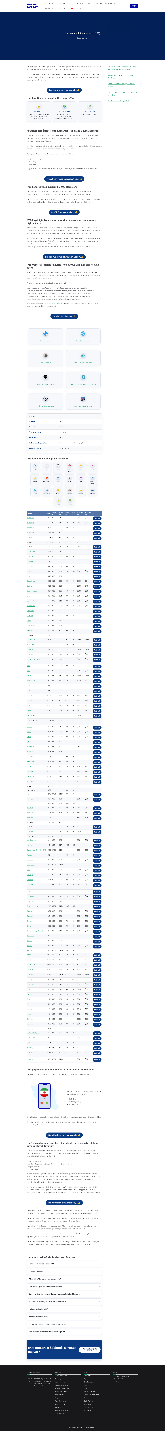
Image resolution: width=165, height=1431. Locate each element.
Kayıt (134, 6)
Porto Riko (30, 885)
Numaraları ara (49, 3)
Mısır (28, 666)
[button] (55, 3)
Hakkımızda (63, 8)
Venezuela (30, 611)
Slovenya (30, 926)
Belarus (29, 566)
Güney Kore (31, 1038)
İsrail (28, 671)
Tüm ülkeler (58, 1417)
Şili (28, 1004)
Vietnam (30, 616)
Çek (28, 999)
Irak (28, 686)
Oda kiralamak (93, 3)
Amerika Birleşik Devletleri (36, 931)
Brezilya (29, 596)
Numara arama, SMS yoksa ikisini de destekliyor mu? (48, 1301)
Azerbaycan (31, 528)
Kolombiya (30, 747)
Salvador (30, 901)
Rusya (29, 891)
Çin (28, 742)
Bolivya (29, 586)
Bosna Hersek (32, 591)
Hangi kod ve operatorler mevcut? (41, 1264)
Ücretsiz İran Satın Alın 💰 (64, 316)
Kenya (29, 732)
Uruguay (30, 974)
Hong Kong (31, 639)
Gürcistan (30, 649)
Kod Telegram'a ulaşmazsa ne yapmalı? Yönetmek (121, 76)
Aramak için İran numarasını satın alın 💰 (64, 179)
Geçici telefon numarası (45, 406)
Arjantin (29, 546)
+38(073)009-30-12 (125, 1376)
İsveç (29, 1014)
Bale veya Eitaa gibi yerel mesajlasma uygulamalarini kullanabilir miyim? (54, 1294)
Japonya (30, 1059)
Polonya (30, 875)
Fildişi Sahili (31, 757)
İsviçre (29, 1009)
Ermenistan (31, 551)
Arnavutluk (30, 533)
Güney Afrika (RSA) (33, 1033)
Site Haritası (87, 1410)
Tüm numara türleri (61, 1375)
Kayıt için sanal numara (83, 406)
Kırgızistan (30, 762)
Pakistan (30, 855)
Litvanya (30, 766)
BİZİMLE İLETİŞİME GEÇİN (90, 1349)
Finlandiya (30, 984)
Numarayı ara (45, 341)
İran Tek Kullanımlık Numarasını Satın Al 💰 (64, 257)
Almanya (30, 631)
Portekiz (30, 880)
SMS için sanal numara (45, 384)
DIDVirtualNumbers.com (88, 1427)
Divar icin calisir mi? (36, 1271)
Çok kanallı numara (61, 1391)
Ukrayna (30, 969)
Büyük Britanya (32, 601)
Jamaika (30, 1052)
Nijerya (29, 826)
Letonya (30, 771)
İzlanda (29, 700)
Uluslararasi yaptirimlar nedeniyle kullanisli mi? (45, 1286)
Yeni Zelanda (31, 840)
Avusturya (30, 523)
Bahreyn (30, 561)
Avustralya (30, 518)
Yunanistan (30, 644)
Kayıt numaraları (78, 3)
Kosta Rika (31, 752)
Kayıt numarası (60, 1404)
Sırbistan (30, 911)
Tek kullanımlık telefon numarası (83, 384)
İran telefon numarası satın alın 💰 (64, 90)
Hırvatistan (30, 994)
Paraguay (30, 865)
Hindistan (30, 676)
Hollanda (30, 831)
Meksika (30, 808)
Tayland (29, 946)
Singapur (30, 916)
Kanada (29, 727)
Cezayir (29, 538)
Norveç (29, 845)
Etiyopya (30, 1029)
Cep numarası (45, 363)
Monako (30, 818)
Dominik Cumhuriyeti (34, 659)
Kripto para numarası (107, 3)
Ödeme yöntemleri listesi (91, 1394)
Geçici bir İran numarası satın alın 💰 (64, 1135)
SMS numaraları (63, 3)
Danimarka (30, 654)
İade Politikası (88, 1404)
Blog (81, 8)
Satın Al (97, 518)
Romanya (30, 896)
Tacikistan (30, 936)
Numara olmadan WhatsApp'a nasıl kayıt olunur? (121, 85)
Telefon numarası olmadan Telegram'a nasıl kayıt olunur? (122, 93)
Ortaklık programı (89, 1382)
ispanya (29, 705)
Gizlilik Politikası (89, 1401)
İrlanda (29, 695)
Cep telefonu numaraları (62, 1385)
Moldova (30, 813)
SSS (85, 1388)
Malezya (30, 799)
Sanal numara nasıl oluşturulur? (118, 101)
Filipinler (30, 979)
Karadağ (30, 1047)
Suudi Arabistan (32, 906)
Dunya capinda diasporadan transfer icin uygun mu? (47, 1324)
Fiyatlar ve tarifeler (50, 8)
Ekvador (30, 1019)
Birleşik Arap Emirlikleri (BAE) (37, 850)
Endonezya (31, 681)
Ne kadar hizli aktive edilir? (38, 1309)
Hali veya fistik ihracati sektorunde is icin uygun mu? (47, 1332)
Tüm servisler (59, 1414)
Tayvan (29, 941)
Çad (28, 1043)
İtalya (29, 710)
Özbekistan (31, 964)
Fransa (29, 989)
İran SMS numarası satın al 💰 (64, 212)
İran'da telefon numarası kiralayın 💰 (64, 1203)
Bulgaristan (31, 581)
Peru (28, 870)
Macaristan (31, 606)
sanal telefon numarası (52, 303)
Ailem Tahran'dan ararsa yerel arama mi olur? (45, 1279)
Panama (30, 860)
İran (28, 691)
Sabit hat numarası (83, 341)
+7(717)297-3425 (118, 1379)
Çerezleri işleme (88, 1407)
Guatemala (31, 626)
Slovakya (30, 921)
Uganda (29, 959)
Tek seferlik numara (61, 1401)
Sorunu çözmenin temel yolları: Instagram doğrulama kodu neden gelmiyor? (122, 68)
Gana (29, 621)
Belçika (29, 571)
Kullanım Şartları (89, 1398)
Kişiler (86, 1379)
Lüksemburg (31, 776)
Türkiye (29, 954)
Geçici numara (59, 1398)
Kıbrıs (29, 737)
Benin (29, 576)
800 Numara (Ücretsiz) (83, 363)
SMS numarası (60, 1394)
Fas (28, 794)
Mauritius (30, 781)
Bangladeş (30, 556)
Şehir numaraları (60, 1382)
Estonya (30, 1024)
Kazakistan (31, 715)
